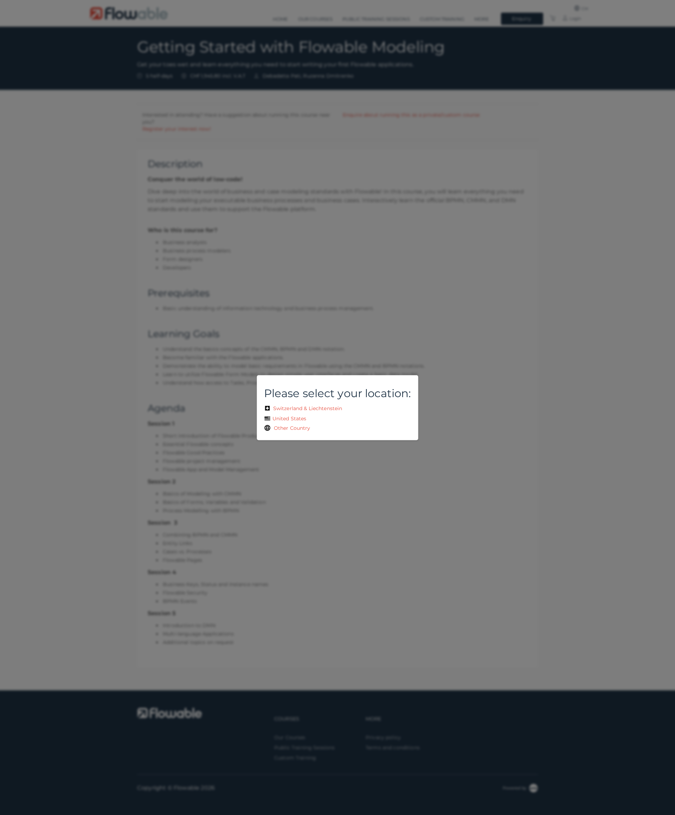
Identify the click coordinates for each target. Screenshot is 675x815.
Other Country (290, 428)
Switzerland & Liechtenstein (307, 408)
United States (289, 418)
